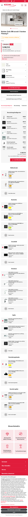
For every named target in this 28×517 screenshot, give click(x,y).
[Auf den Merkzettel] (25, 24)
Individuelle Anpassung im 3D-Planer (14, 99)
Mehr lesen (4, 59)
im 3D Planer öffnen (19, 24)
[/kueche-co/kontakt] (11, 1)
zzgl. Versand (17, 50)
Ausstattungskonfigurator (6, 105)
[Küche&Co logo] (10, 5)
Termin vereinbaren (14, 91)
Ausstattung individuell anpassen (14, 95)
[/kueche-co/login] (25, 1)
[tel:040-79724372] (14, 1)
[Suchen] (22, 5)
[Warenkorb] (25, 5)
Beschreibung (17, 105)
